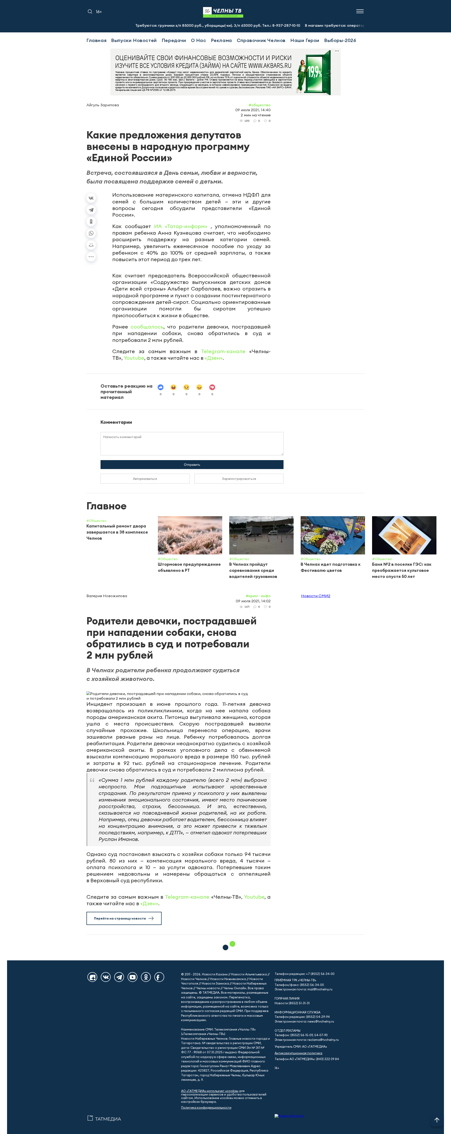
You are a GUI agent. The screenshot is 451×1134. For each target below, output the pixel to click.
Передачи (174, 40)
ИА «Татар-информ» (182, 226)
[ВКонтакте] (91, 198)
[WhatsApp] (91, 233)
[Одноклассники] (91, 221)
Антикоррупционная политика (298, 1053)
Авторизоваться (145, 479)
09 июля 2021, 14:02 (253, 601)
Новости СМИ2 (315, 595)
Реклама (221, 40)
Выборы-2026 (340, 40)
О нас (198, 40)
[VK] (106, 977)
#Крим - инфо (258, 595)
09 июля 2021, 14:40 (253, 109)
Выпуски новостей (134, 40)
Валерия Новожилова (106, 595)
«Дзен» (214, 358)
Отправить (192, 464)
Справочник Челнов (261, 40)
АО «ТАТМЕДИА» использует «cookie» (209, 1091)
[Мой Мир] (91, 245)
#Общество (260, 105)
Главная (96, 40)
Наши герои (304, 40)
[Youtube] (132, 977)
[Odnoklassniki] (146, 977)
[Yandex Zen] (92, 977)
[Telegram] (91, 209)
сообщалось (147, 326)
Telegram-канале (223, 351)
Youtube (134, 358)
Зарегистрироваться (239, 479)
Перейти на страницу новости (120, 918)
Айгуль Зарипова (102, 105)
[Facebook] (159, 977)
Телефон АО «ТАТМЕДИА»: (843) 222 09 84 (307, 1059)
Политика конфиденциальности (206, 1107)
